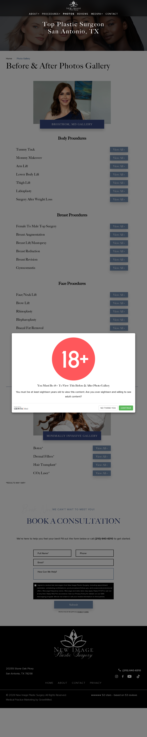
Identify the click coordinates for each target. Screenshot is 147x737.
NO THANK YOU (108, 408)
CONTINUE (126, 408)
